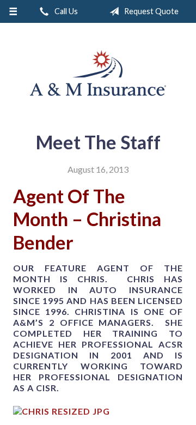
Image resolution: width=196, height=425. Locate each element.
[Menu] (13, 11)
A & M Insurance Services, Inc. (98, 73)
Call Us (65, 11)
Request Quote (150, 11)
